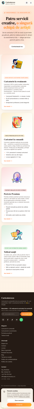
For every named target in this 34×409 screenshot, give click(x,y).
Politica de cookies (6, 361)
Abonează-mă (26, 314)
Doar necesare (19, 400)
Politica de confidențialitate (9, 359)
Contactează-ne (17, 46)
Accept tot (19, 404)
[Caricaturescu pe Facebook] (7, 319)
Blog (2, 355)
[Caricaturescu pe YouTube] (16, 319)
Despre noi (4, 343)
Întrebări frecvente (6, 352)
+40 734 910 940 (6, 374)
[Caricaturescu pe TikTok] (12, 319)
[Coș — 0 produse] (26, 3)
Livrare (3, 348)
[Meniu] (31, 3)
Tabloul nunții (5, 335)
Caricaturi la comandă (7, 328)
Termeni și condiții (6, 357)
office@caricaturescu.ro (8, 376)
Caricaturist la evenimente (8, 331)
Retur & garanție (6, 350)
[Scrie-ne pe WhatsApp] (21, 319)
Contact (3, 345)
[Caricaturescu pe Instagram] (3, 319)
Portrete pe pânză (6, 333)
